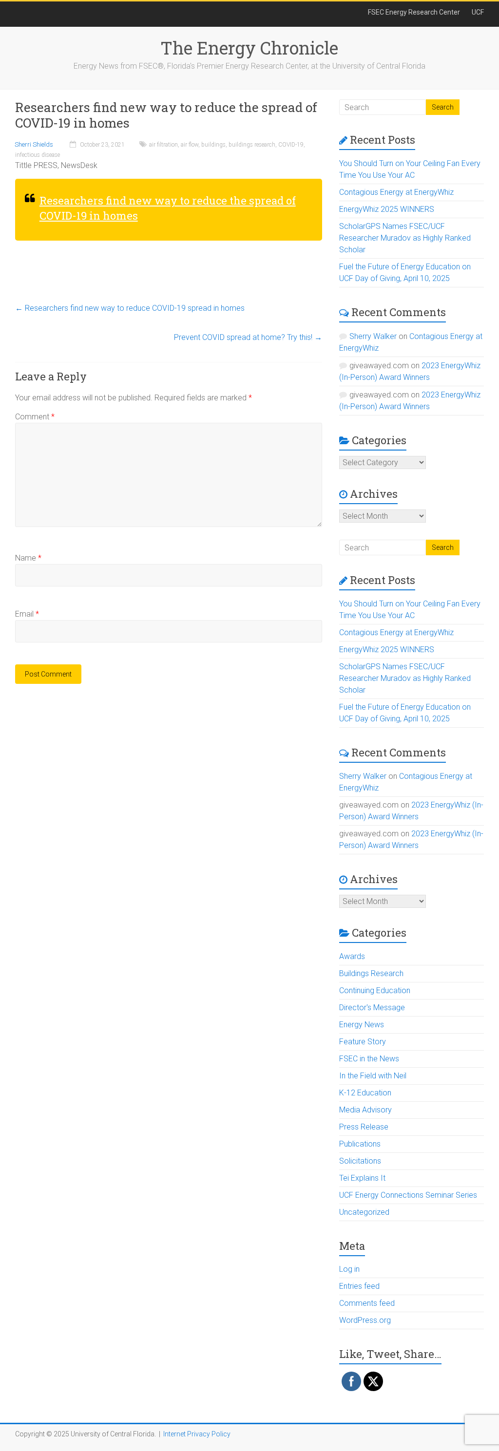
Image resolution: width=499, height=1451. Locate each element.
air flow (189, 144)
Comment (35, 416)
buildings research (252, 144)
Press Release (363, 1126)
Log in (349, 1269)
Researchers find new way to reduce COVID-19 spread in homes (130, 308)
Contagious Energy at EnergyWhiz (396, 192)
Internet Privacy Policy (196, 1434)
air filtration (163, 144)
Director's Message (372, 1007)
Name (28, 558)
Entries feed (359, 1286)
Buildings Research (371, 973)
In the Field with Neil (372, 1075)
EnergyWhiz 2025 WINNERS (386, 209)
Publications (360, 1144)
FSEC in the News (369, 1058)
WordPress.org (365, 1320)
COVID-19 (291, 144)
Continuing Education (374, 990)
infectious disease (37, 154)
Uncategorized (364, 1212)
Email (27, 614)
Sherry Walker (373, 336)
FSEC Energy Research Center (414, 12)
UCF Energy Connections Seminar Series (408, 1195)
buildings (213, 144)
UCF (478, 12)
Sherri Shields (34, 144)
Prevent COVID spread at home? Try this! (248, 337)
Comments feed (367, 1303)
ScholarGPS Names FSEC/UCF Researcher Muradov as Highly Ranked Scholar (405, 238)
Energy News (361, 1024)
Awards (352, 956)
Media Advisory (365, 1109)
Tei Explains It (362, 1178)
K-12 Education (365, 1092)
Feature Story (362, 1041)
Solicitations (360, 1161)
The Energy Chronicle (249, 47)
